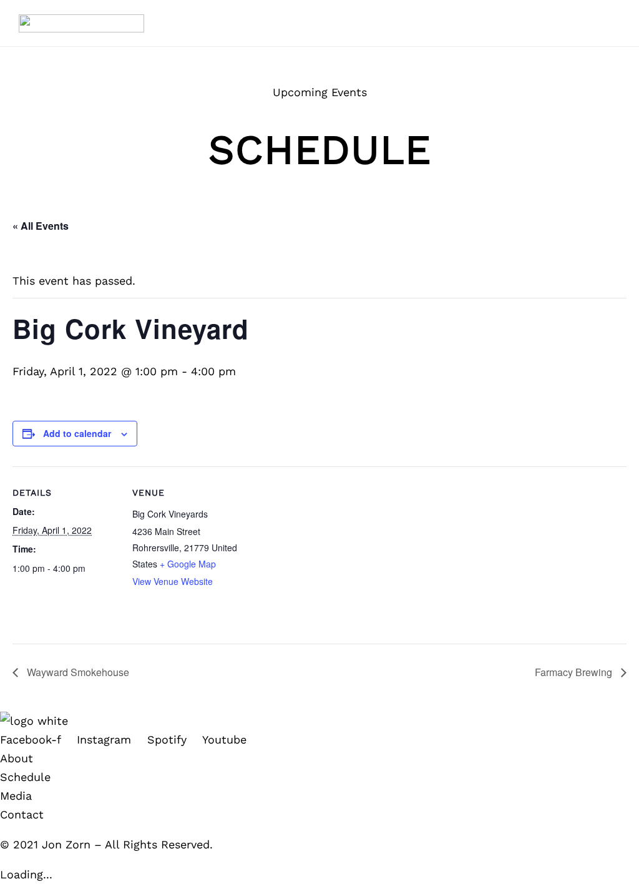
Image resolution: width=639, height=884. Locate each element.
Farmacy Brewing (575, 672)
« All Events (40, 226)
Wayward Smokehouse (76, 672)
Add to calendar (77, 433)
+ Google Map (188, 563)
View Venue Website (172, 581)
